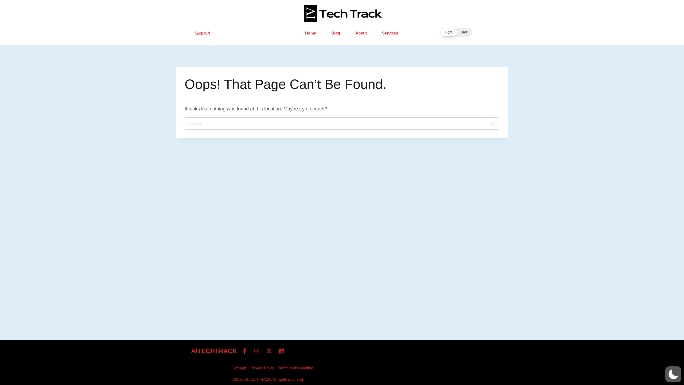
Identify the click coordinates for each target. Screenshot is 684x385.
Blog (335, 33)
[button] (456, 32)
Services (390, 33)
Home (310, 33)
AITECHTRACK (214, 351)
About (361, 33)
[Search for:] (342, 123)
